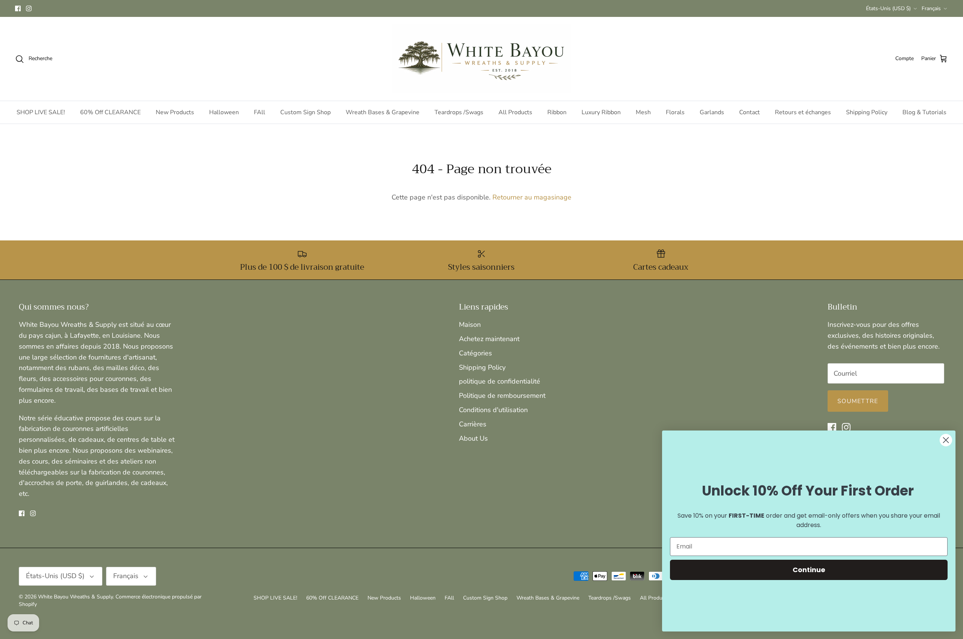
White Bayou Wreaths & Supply (75, 596)
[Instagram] (29, 8)
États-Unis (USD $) (888, 8)
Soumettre (857, 401)
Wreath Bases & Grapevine (382, 112)
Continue (809, 569)
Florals (675, 112)
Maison (470, 324)
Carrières (472, 424)
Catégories (475, 353)
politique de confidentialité (499, 381)
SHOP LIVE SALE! (41, 112)
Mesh (643, 112)
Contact (749, 112)
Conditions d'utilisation (493, 409)
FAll (259, 112)
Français (931, 8)
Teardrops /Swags (458, 112)
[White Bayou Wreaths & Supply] (481, 58)
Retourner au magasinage (531, 197)
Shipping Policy (866, 112)
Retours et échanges (803, 112)
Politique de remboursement (502, 395)
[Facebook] (18, 8)
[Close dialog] (945, 440)
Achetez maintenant (489, 338)
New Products (175, 112)
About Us (473, 438)
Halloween (224, 112)
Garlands (712, 112)
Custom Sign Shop (305, 112)
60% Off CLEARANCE (110, 112)
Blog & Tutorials (924, 112)
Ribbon (557, 112)
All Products (515, 112)
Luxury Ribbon (601, 112)
